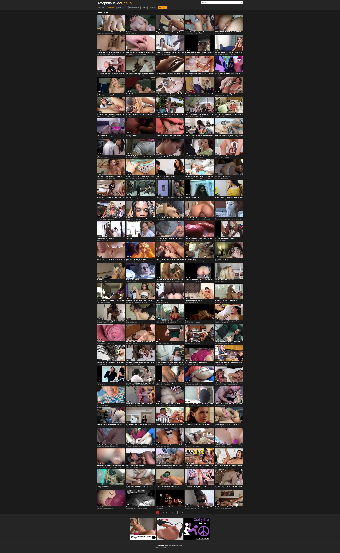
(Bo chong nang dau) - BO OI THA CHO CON (168, 156)
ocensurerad (218, 95)
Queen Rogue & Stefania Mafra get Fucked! (168, 403)
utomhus (128, 446)
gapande (217, 467)
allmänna (171, 199)
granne (99, 426)
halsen (194, 75)
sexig (102, 157)
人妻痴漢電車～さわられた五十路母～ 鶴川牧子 (169, 197)
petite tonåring (111, 116)
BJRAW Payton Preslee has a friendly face (227, 424)
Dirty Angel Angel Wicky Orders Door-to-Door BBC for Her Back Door (111, 73)
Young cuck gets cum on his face (165, 176)
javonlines (225, 178)
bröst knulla (109, 33)
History (145, 7)
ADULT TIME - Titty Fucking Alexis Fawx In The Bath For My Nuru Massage (111, 176)
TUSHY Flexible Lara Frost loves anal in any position (199, 73)
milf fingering (199, 178)
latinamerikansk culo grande (164, 364)
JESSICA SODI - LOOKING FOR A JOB (195, 486)
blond (157, 95)
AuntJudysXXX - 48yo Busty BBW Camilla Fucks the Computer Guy (111, 218)
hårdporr (143, 54)
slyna (102, 137)
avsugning (189, 75)
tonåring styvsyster (229, 137)
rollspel (102, 364)
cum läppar (191, 240)
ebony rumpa (163, 446)
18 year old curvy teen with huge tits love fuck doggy (111, 32)
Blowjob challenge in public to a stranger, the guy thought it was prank (229, 73)
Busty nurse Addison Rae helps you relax (108, 94)
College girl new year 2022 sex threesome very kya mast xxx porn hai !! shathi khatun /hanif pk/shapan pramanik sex (140, 114)
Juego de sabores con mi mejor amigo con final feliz (111, 362)
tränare (99, 137)
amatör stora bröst (228, 54)
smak (105, 364)
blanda (99, 281)
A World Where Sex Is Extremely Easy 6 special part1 (111, 197)
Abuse (180, 545)
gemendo (134, 322)
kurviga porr (109, 75)
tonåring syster (135, 178)
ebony (128, 219)
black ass (132, 219)
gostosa (128, 322)
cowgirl (163, 384)
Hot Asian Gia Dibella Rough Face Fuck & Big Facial (229, 403)
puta (108, 302)
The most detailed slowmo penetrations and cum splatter (170, 73)
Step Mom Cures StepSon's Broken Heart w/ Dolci (229, 114)
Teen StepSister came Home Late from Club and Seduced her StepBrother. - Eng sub (199, 94)
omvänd (200, 467)
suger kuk (158, 54)
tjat (186, 281)
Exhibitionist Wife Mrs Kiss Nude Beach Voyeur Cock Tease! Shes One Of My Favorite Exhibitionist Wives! (170, 238)
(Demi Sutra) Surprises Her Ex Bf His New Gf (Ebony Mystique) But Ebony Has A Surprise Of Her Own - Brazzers (199, 465)
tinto (131, 281)
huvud (106, 405)
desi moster (164, 467)
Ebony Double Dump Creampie (135, 465)
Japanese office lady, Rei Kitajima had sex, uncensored (229, 94)
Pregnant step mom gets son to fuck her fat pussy (140, 403)
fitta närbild (109, 467)
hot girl (158, 322)
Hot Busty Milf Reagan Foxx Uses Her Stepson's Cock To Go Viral (140, 424)
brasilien (190, 199)
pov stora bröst (229, 426)
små (192, 302)
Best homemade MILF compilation (136, 507)
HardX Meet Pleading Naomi (193, 300)
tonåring (99, 33)
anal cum (187, 219)
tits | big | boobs (221, 322)
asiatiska (99, 488)
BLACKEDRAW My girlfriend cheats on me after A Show (199, 52)
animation (110, 508)
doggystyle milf (198, 137)
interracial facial (189, 54)
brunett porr (225, 95)
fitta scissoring (160, 426)
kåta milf (187, 508)
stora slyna (104, 302)
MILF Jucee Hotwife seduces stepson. (196, 362)
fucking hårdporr (160, 405)
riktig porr (105, 261)
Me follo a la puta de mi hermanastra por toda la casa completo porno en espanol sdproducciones (229, 197)
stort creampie (101, 467)
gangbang (199, 343)
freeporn (166, 33)
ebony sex (160, 302)
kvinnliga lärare (144, 384)
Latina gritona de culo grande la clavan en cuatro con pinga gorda (111, 300)
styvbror (190, 95)
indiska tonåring (198, 33)
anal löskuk (104, 281)
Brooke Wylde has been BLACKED (224, 279)
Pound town (159, 300)
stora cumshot (207, 137)
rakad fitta (188, 467)
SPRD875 (129, 238)
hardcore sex (218, 384)
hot (105, 116)
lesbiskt (158, 384)
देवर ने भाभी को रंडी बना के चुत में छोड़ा (193, 383)
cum (98, 95)
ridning (222, 467)
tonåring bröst (106, 343)
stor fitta (128, 364)
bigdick (226, 281)
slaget (136, 199)
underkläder (198, 54)
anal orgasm (218, 446)
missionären (234, 384)
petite (98, 302)
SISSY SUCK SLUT (102, 135)
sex (191, 364)
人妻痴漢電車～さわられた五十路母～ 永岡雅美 (198, 156)
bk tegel (225, 302)
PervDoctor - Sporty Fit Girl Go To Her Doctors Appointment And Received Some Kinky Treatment (199, 176)
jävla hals (217, 405)
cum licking (197, 302)
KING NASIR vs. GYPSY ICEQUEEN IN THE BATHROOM (111, 321)
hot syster (227, 33)
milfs (167, 405)
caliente (181, 364)
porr (132, 199)
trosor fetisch (133, 157)
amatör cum (175, 364)
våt (138, 157)
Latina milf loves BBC (191, 259)
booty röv (138, 219)
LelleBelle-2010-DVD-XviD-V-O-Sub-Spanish (198, 424)
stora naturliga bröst (227, 219)
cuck (157, 178)
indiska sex (190, 33)
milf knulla (139, 405)
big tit (216, 426)
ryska (165, 261)
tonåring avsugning (196, 219)
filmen (192, 322)
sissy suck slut (109, 137)
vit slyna (198, 281)
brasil (194, 199)
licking (231, 95)
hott (138, 137)
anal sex (158, 33)
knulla (98, 157)
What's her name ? (102, 383)
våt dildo (229, 446)
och (186, 95)
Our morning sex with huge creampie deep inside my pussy (111, 465)
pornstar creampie (190, 178)
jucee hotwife (196, 364)
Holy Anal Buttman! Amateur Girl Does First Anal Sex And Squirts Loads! (229, 383)
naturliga (167, 384)
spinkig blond (144, 178)
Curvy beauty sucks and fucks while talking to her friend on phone (229, 341)
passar (228, 116)
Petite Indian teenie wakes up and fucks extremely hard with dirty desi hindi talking (170, 465)
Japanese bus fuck (102, 156)
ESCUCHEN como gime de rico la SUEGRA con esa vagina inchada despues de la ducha (199, 403)
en (215, 240)
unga (173, 95)
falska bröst (218, 116)
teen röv (224, 446)
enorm (104, 33)
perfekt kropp (143, 302)
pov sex (169, 261)
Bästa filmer (111, 7)
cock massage (137, 54)
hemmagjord (159, 261)
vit (156, 302)
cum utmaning (225, 75)
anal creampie (160, 281)
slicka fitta (188, 302)
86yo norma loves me (103, 403)
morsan (102, 405)
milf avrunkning (189, 137)
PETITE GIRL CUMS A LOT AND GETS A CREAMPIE (110, 114)
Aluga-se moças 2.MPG (192, 197)
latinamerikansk (189, 261)
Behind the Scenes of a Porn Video (166, 507)
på (156, 488)
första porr (129, 54)
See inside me (101, 341)
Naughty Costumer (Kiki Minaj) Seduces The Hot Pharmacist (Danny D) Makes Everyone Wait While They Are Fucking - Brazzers (170, 445)
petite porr (168, 116)
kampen (128, 199)
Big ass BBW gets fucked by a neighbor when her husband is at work (111, 424)
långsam (170, 75)
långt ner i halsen (137, 261)
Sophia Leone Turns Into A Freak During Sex (138, 486)
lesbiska (187, 343)
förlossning (141, 75)
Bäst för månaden (134, 7)
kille (216, 75)
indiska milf (198, 384)
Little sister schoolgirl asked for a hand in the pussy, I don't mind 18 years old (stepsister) (140, 300)
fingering (163, 219)
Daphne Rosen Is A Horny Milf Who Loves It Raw (228, 486)
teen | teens (196, 446)
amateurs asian (167, 54)
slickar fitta (194, 467)
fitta (223, 33)
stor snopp (198, 261)
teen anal (99, 54)
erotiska (128, 75)
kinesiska (104, 488)
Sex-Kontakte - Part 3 (132, 94)
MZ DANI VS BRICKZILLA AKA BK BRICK (226, 300)
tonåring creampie (190, 405)
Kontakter (175, 545)
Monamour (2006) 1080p (133, 279)
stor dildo (195, 157)
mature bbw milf (104, 219)
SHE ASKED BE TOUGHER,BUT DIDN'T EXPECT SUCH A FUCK (170, 135)
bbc (103, 240)
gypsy (111, 322)
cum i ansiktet (163, 178)
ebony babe (161, 116)
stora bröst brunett (199, 488)
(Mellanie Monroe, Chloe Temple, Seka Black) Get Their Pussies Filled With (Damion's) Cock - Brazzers (170, 424)
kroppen (165, 199)
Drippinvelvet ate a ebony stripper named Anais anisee (170, 383)
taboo (198, 508)
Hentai (157, 341)
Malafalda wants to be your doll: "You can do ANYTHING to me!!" (229, 52)
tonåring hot (218, 33)
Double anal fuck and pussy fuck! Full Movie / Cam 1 (199, 114)
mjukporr (187, 322)
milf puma (129, 426)
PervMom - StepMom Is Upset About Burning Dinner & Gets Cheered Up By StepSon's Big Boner (199, 135)
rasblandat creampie (170, 281)
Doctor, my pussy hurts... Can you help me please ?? (140, 176)
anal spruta (188, 116)
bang (202, 261)
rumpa (216, 302)
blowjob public (219, 54)
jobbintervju (140, 488)
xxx (127, 116)
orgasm (107, 240)
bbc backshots (192, 281)
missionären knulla (169, 426)
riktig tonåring (114, 54)
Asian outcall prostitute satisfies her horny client (170, 52)
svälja (218, 75)
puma (222, 364)
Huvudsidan (101, 7)
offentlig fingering (142, 446)
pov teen (134, 488)
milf (98, 219)
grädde (128, 384)
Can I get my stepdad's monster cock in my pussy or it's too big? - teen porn (229, 156)
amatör (128, 33)
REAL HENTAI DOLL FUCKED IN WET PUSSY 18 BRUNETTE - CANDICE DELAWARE (170, 218)
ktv (109, 488)
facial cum (129, 261)
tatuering (192, 343)
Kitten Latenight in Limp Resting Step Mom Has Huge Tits (229, 321)
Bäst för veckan (121, 7)
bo (156, 157)
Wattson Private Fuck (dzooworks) (136, 259)
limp (227, 322)
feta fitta (133, 405)
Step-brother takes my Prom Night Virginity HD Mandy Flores (199, 507)
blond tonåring (206, 219)
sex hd (216, 178)
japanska (106, 157)
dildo (228, 240)
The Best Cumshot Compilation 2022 (107, 445)
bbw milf (111, 219)
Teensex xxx (188, 445)
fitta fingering (208, 178)
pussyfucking (165, 343)
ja (126, 240)
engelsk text (196, 95)
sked (203, 54)
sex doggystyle (173, 488)
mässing (135, 281)
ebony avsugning (221, 240)
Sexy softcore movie (191, 321)
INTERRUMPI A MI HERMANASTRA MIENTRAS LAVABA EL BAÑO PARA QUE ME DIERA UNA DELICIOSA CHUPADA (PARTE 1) (170, 362)
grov (221, 405)
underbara (193, 508)
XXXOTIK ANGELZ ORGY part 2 (193, 341)
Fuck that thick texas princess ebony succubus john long (140, 218)
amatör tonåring (114, 446)
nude (160, 240)
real (221, 508)
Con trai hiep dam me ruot (222, 176)
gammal (192, 384)
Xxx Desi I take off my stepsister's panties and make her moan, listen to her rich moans (199, 32)
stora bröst (220, 157)
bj (162, 54)
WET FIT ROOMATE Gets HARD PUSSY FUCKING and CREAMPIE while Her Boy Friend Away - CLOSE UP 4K (111, 259)
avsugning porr (226, 384)
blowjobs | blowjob (105, 95)
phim (220, 178)
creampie (136, 302)
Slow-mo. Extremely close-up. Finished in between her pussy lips (199, 238)
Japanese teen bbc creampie (105, 238)
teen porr (226, 157)
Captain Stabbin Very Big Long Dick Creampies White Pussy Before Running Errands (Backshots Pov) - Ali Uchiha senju (199, 279)
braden (220, 261)
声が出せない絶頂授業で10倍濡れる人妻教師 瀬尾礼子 (140, 383)
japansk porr (188, 157)
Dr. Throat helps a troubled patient (224, 238)
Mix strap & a (100, 279)
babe (157, 446)
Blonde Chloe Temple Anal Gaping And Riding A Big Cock (199, 218)
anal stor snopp (219, 137)
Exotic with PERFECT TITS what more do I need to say (170, 321)
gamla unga (129, 302)
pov (216, 322)
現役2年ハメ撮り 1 (131, 32)
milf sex (187, 364)
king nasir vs (106, 322)
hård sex (158, 467)
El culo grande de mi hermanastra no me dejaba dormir (229, 135)
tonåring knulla (199, 116)
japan (132, 33)
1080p (128, 281)
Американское (102, 3)
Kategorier (152, 7)
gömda (164, 240)
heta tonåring (106, 54)
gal (135, 33)
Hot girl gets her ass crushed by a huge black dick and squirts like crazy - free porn (170, 32)
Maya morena (130, 321)
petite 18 (158, 219)
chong (159, 157)
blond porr (99, 75)
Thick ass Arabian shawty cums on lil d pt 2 (168, 486)
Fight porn (129, 197)
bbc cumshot (172, 405)
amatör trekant (227, 508)
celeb (111, 95)
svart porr (134, 364)
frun (157, 240)
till (185, 33)
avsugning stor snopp (165, 95)
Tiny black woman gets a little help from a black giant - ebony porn (170, 114)
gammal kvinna (135, 384)
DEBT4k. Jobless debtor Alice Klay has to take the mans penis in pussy (170, 259)
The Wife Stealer (101, 507)
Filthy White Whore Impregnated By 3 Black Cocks (170, 279)
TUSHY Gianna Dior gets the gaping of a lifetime (228, 465)
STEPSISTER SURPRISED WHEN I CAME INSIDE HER (229, 32)
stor (162, 33)
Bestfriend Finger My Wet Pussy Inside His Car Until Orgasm (140, 445)
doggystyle (226, 199)
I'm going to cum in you (221, 259)
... (178, 512)
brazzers (102, 384)
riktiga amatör (206, 405)
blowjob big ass (189, 488)
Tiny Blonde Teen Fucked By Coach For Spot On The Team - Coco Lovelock (170, 94)
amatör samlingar (142, 508)
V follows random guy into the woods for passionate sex (140, 341)
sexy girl (131, 116)
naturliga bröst (238, 219)
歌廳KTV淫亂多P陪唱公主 (104, 486)
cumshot (99, 343)
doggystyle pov (116, 467)
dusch (106, 178)
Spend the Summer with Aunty (223, 218)
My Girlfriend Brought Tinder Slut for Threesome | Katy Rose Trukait (229, 507)
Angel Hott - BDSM (131, 135)
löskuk (109, 281)
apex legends (146, 261)
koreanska (134, 75)
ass (138, 426)
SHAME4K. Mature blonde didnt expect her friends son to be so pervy (229, 362)
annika (237, 137)
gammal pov (218, 219)
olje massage (100, 178)
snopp (220, 302)
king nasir (99, 322)
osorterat (128, 95)
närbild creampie (163, 75)
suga (98, 405)
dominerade (133, 137)
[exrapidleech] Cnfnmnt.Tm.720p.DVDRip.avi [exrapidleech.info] (140, 73)
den (157, 508)
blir (156, 116)
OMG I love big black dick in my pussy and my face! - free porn (140, 362)
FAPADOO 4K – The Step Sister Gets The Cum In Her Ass (111, 52)
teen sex (170, 467)
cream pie (225, 261)
